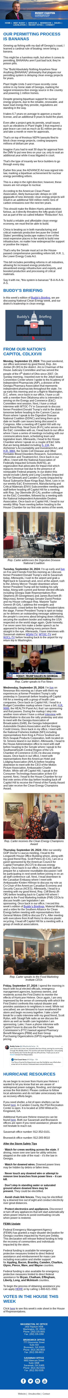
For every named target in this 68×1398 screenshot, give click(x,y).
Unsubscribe (34, 1394)
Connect (50, 25)
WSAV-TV (31, 634)
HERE (19, 1289)
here (13, 1105)
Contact (46, 1394)
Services (32, 23)
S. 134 (45, 445)
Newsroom (45, 23)
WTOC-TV (45, 634)
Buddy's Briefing (40, 297)
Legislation (19, 25)
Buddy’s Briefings (34, 906)
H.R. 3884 (9, 451)
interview (50, 714)
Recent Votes (36, 25)
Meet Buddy (19, 23)
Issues (57, 23)
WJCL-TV (9, 637)
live (63, 569)
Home (7, 23)
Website (22, 1394)
